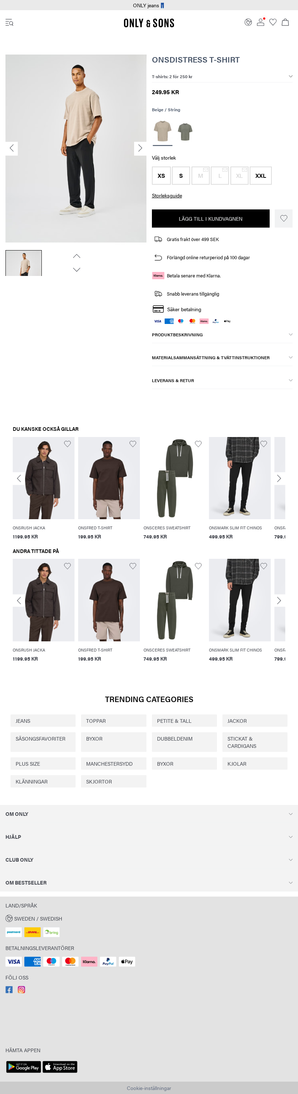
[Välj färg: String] (162, 132)
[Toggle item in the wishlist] (284, 218)
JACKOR (237, 720)
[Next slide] (279, 478)
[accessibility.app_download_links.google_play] (23, 1073)
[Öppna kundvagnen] (285, 23)
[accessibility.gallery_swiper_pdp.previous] (76, 247)
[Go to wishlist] (273, 23)
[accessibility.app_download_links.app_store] (60, 1073)
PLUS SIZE (28, 763)
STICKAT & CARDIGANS (241, 742)
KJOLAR (236, 763)
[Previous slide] (19, 478)
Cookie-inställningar (149, 1087)
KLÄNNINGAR (32, 781)
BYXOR (94, 738)
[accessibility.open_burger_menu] (9, 23)
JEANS (23, 720)
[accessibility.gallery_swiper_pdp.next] (76, 261)
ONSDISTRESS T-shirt (196, 50)
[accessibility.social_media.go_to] (9, 991)
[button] (161, 176)
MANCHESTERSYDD (109, 763)
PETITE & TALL (174, 720)
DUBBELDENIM (175, 738)
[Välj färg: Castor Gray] (185, 132)
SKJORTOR (99, 781)
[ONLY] (149, 25)
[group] (43, 492)
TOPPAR (96, 720)
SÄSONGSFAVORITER (40, 738)
